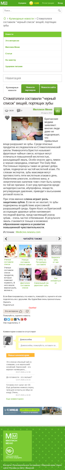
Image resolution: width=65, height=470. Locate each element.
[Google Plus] (22, 319)
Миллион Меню (12, 47)
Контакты (7, 465)
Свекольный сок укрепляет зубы (41, 284)
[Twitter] (8, 319)
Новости (9, 34)
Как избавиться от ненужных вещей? (56, 280)
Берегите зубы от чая (56, 259)
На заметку (10, 60)
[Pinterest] (25, 319)
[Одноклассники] (12, 319)
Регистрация (48, 3)
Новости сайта (48, 87)
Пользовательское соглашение (26, 465)
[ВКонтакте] (5, 319)
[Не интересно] (27, 311)
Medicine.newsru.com (27, 232)
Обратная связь (48, 465)
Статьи (8, 54)
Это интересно (12, 41)
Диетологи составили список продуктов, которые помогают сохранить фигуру (25, 285)
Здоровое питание (14, 66)
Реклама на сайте (16, 468)
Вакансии (30, 468)
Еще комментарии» (15, 399)
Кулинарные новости (21, 18)
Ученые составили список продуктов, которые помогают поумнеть (9, 262)
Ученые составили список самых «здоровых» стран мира (25, 262)
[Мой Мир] (15, 319)
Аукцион (22, 3)
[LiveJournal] (18, 319)
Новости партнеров (30, 88)
